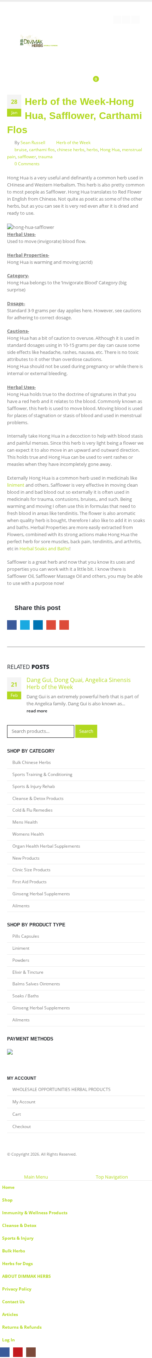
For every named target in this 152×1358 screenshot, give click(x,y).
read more (37, 710)
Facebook (12, 625)
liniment (15, 485)
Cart (16, 1114)
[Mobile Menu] (90, 58)
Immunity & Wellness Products (35, 1212)
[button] (4, 1169)
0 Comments (27, 163)
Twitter (25, 625)
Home (8, 1187)
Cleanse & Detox (19, 1225)
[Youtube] (126, 20)
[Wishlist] (76, 80)
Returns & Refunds (22, 1327)
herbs (92, 149)
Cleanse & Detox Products (38, 798)
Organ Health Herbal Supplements (46, 846)
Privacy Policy (16, 1289)
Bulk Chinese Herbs (31, 762)
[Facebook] (117, 20)
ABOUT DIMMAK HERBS (26, 1276)
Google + (51, 625)
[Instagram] (135, 20)
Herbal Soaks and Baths (44, 548)
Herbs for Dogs (17, 1263)
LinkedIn (38, 625)
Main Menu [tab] (36, 1177)
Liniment (20, 948)
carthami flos (42, 149)
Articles (10, 1314)
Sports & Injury (18, 1238)
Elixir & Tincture (27, 972)
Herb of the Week (73, 142)
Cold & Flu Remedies (32, 810)
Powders (20, 960)
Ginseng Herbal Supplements (41, 894)
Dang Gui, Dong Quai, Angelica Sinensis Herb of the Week (79, 683)
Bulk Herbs (13, 1250)
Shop (7, 1200)
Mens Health (24, 822)
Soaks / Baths (25, 996)
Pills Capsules (25, 936)
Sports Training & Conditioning (42, 774)
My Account (23, 1101)
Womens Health (28, 834)
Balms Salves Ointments (36, 984)
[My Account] (65, 80)
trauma (45, 156)
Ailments (21, 906)
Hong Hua (110, 149)
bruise (20, 149)
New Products (26, 858)
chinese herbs (70, 149)
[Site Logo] (38, 42)
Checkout (21, 1126)
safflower (27, 156)
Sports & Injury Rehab (33, 786)
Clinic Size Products (31, 870)
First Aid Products (29, 882)
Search (86, 731)
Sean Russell (33, 142)
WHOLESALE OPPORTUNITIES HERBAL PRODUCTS (61, 1089)
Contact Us (13, 1301)
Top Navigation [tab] (112, 1177)
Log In (8, 1339)
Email (64, 625)
